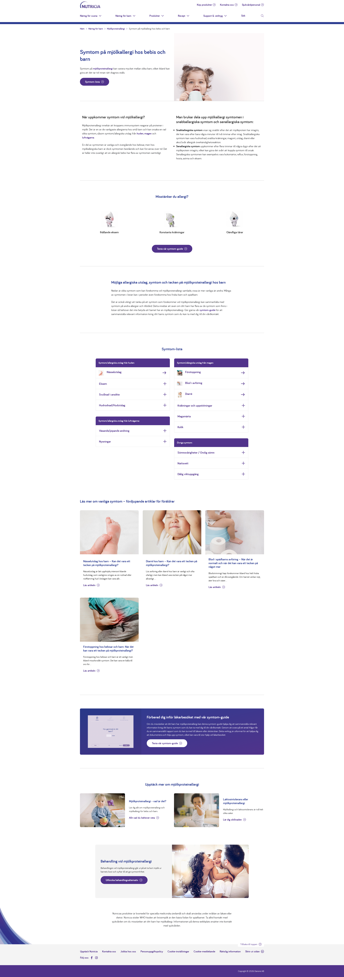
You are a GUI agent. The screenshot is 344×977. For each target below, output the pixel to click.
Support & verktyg (213, 16)
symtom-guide (207, 310)
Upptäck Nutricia (89, 951)
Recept (181, 16)
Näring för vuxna (88, 16)
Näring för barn (123, 16)
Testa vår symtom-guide (170, 248)
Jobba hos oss (128, 951)
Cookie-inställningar (178, 951)
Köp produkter (204, 4)
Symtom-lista (92, 81)
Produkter (154, 16)
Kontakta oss (227, 4)
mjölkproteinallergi (103, 68)
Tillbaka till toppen (248, 944)
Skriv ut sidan (252, 951)
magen (148, 133)
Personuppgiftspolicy (152, 951)
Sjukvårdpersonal (251, 4)
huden (140, 133)
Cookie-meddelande (204, 951)
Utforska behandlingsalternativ (122, 880)
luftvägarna (88, 137)
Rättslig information (230, 951)
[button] (100, 15)
